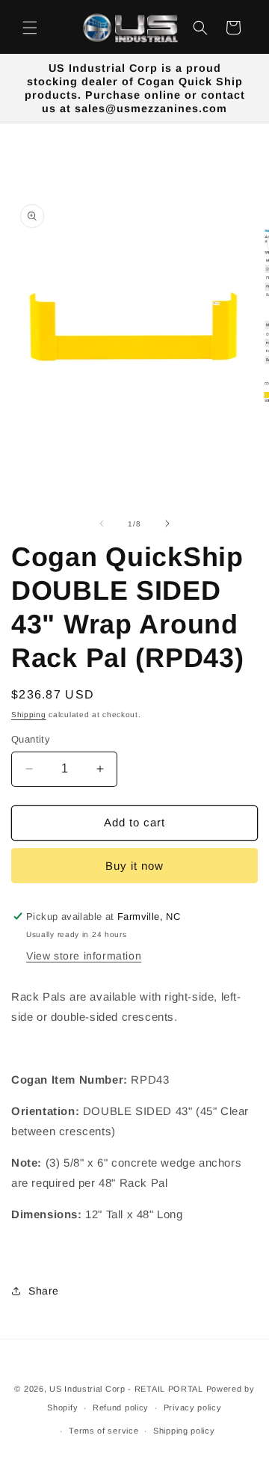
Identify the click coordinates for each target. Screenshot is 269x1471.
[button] (29, 27)
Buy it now (134, 865)
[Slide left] (101, 523)
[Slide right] (167, 523)
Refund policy (121, 1407)
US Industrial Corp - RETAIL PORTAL (126, 1388)
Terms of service (103, 1430)
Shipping (28, 714)
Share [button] (43, 1291)
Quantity (30, 739)
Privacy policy (193, 1407)
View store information (83, 956)
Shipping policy (184, 1430)
